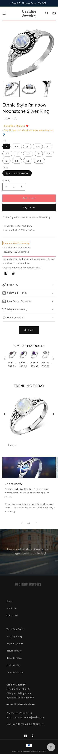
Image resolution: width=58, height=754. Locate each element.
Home (9, 601)
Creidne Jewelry (12, 489)
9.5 (17, 160)
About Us (11, 608)
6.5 (7, 153)
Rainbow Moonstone (17, 173)
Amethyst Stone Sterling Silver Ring (35, 362)
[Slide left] (21, 522)
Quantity (6, 180)
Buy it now (29, 207)
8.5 (49, 153)
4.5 (17, 146)
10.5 (39, 160)
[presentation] (4, 358)
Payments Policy (14, 643)
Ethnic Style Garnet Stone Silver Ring (13, 362)
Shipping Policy (14, 636)
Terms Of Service (15, 672)
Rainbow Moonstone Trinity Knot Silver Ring (13, 444)
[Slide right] (36, 522)
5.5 (37, 146)
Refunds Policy (14, 657)
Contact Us (12, 615)
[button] (4, 13)
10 (28, 160)
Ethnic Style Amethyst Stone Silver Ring (24, 362)
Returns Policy (13, 650)
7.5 (28, 153)
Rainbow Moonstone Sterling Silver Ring (47, 362)
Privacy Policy (13, 665)
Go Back (29, 329)
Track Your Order (15, 629)
